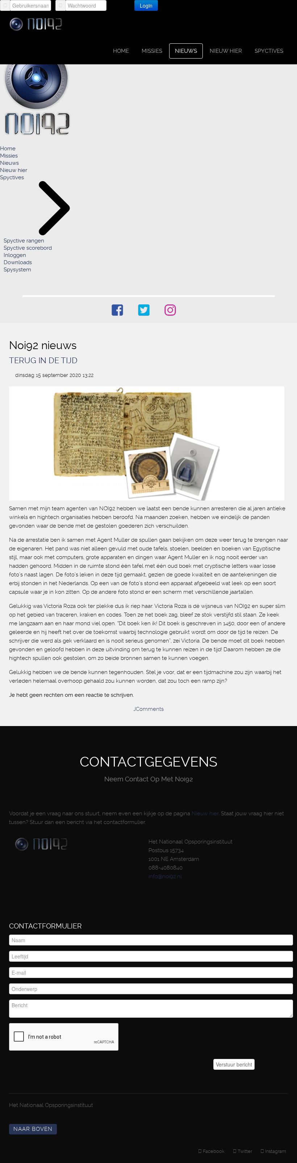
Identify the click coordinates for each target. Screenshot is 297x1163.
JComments (148, 709)
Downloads (18, 262)
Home (121, 51)
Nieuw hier (226, 51)
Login (146, 5)
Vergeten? (182, 5)
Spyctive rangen (24, 240)
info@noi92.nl (165, 876)
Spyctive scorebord (28, 248)
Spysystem (17, 269)
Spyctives (269, 51)
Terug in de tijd (43, 360)
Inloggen (15, 255)
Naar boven (33, 1129)
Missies (152, 51)
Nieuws (186, 51)
